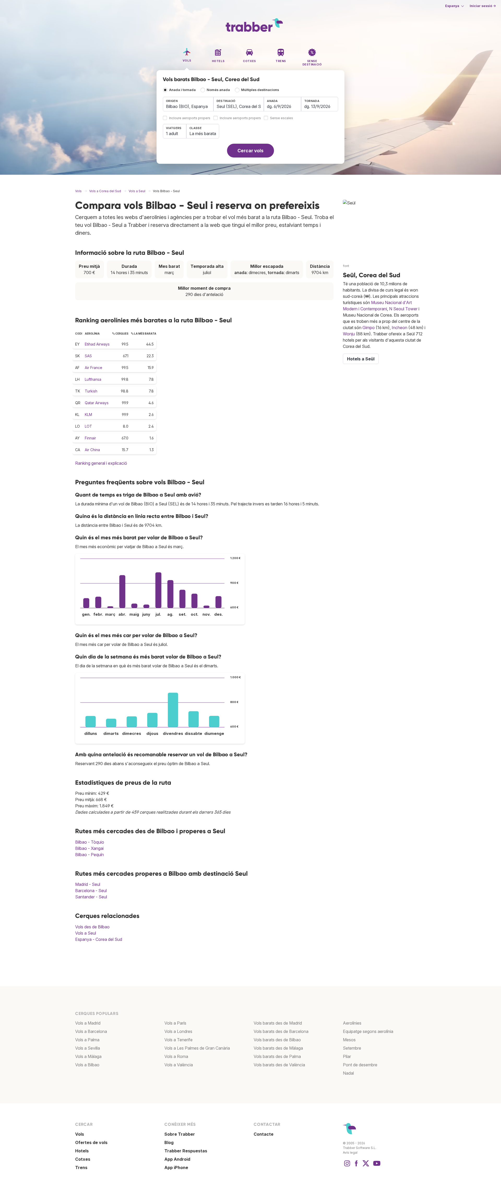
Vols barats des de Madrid (278, 1023)
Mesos (349, 1039)
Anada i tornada (182, 90)
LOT (88, 426)
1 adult (172, 133)
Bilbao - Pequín (89, 854)
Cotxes (82, 1159)
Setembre (352, 1048)
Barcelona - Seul (91, 890)
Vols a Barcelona (91, 1031)
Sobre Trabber (179, 1134)
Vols (79, 1134)
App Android (177, 1159)
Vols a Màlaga (88, 1056)
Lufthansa (93, 379)
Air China (92, 449)
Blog (169, 1142)
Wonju (349, 333)
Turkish (91, 391)
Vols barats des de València (279, 1064)
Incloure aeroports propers (189, 118)
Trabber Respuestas (185, 1150)
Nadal (348, 1073)
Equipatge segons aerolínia (368, 1031)
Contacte (263, 1134)
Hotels (82, 1150)
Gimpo (368, 327)
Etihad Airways (97, 344)
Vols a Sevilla (87, 1048)
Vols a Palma (87, 1039)
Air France (93, 367)
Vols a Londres (178, 1031)
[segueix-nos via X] (366, 1166)
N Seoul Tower (403, 308)
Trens (81, 1167)
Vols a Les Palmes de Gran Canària (197, 1048)
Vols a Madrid (87, 1023)
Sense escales (281, 118)
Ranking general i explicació (101, 463)
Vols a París (175, 1023)
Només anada (218, 90)
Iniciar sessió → (483, 6)
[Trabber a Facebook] (356, 1166)
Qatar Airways (97, 403)
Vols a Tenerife (178, 1039)
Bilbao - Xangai (89, 848)
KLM (88, 414)
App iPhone (176, 1167)
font (346, 266)
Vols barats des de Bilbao (277, 1039)
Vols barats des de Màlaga (278, 1048)
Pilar (347, 1056)
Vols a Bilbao (87, 1064)
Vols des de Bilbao (92, 926)
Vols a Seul (85, 933)
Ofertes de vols (91, 1142)
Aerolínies (352, 1023)
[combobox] (188, 104)
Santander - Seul (91, 896)
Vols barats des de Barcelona (281, 1031)
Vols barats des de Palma (277, 1056)
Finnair (90, 438)
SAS (88, 356)
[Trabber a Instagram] (347, 1166)
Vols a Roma (176, 1056)
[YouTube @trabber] (376, 1166)
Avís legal (350, 1152)
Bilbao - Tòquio (89, 842)
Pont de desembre (360, 1064)
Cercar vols (250, 150)
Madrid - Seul (87, 884)
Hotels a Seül (360, 358)
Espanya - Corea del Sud (98, 939)
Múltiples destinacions (260, 90)
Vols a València (178, 1064)
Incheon (399, 327)
